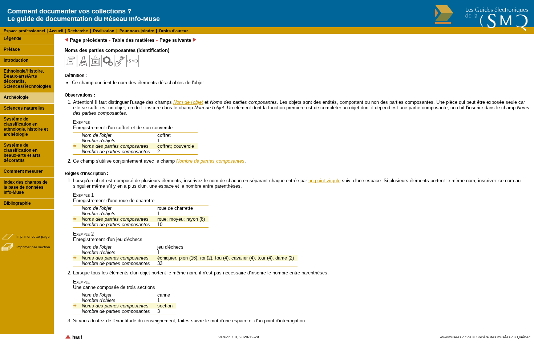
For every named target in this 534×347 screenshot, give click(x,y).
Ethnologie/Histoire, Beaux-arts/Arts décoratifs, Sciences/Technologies (27, 79)
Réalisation (103, 31)
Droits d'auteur (173, 31)
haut (76, 337)
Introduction (16, 60)
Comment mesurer (23, 171)
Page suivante (176, 40)
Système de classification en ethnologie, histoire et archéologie (26, 127)
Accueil (55, 31)
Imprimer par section (33, 247)
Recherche (78, 31)
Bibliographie (17, 203)
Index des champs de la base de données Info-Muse (26, 187)
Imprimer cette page (33, 236)
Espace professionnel (24, 31)
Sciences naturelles (24, 108)
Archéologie (16, 97)
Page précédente (87, 40)
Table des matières (133, 40)
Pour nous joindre (137, 31)
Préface (12, 49)
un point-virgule (324, 180)
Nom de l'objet (188, 102)
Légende (12, 38)
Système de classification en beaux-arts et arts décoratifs (22, 153)
